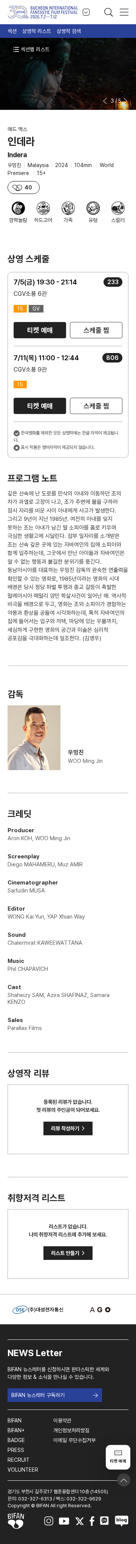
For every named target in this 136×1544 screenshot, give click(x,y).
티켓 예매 (40, 330)
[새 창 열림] (98, 1309)
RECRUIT (18, 1460)
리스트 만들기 (68, 1253)
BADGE (16, 1440)
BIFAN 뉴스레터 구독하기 (38, 1395)
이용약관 (62, 1420)
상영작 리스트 (36, 31)
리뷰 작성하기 (68, 1128)
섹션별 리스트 (35, 49)
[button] (105, 101)
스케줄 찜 (96, 330)
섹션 (12, 31)
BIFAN (15, 1420)
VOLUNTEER (23, 1470)
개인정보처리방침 (71, 1430)
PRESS (16, 1450)
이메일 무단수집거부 (74, 1440)
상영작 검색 (69, 31)
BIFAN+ (16, 1430)
